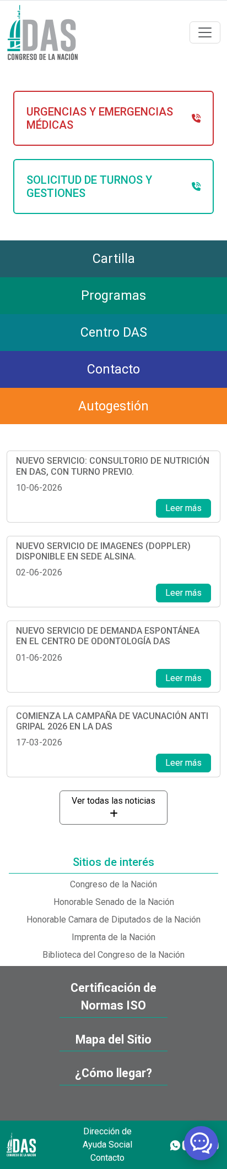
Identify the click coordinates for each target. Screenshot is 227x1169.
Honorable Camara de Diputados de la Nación (113, 919)
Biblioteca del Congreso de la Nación (113, 955)
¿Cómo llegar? (113, 1073)
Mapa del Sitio (113, 1039)
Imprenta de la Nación (113, 937)
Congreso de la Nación (113, 884)
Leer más (183, 508)
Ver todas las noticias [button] (113, 800)
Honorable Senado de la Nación (113, 902)
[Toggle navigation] (205, 32)
